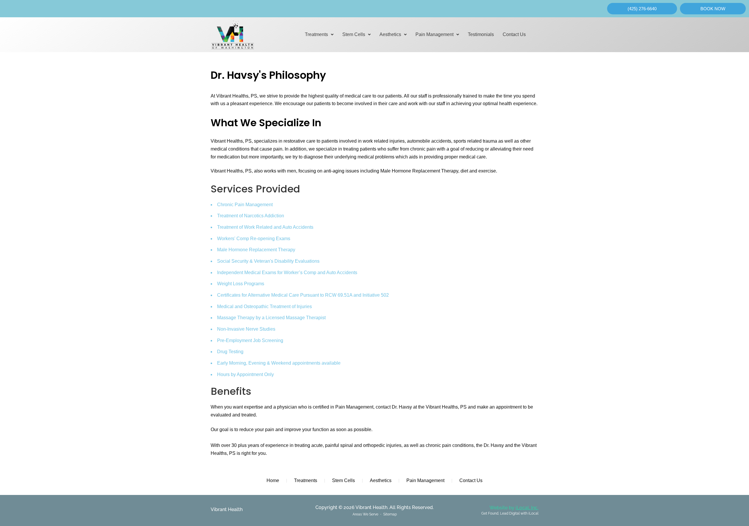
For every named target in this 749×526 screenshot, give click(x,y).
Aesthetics (390, 34)
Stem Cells (353, 34)
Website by (513, 507)
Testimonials (481, 34)
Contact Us (514, 34)
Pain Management (434, 34)
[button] (319, 34)
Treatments (316, 34)
